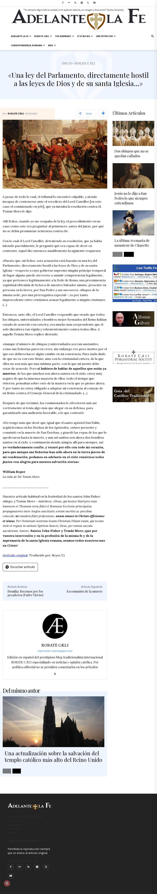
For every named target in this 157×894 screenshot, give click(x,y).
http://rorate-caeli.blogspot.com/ (55, 650)
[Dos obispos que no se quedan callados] (133, 133)
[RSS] (75, 2)
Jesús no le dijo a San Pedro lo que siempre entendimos (131, 198)
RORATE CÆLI (41, 36)
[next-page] (16, 771)
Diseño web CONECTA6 (22, 861)
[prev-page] (7, 771)
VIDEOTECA (15, 825)
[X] (88, 2)
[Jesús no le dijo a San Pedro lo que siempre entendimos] (133, 175)
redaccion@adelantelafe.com (26, 841)
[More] (103, 113)
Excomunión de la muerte (84, 591)
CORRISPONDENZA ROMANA (26, 45)
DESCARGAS (15, 821)
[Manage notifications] (7, 883)
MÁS (50, 45)
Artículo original (16, 555)
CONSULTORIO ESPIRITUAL (25, 817)
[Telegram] (82, 2)
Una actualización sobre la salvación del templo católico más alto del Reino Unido (53, 756)
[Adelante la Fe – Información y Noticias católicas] (78, 19)
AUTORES (14, 829)
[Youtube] (94, 2)
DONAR (12, 833)
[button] (152, 36)
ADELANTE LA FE (19, 36)
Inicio (67, 63)
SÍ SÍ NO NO (83, 36)
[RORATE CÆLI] (55, 626)
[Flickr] (69, 2)
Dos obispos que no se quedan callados (131, 153)
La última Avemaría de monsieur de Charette (132, 243)
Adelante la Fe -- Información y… (137, 277)
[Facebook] (63, 2)
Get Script (136, 301)
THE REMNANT (63, 36)
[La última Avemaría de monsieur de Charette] (133, 222)
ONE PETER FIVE (104, 36)
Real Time (147, 301)
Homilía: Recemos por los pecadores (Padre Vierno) (25, 593)
